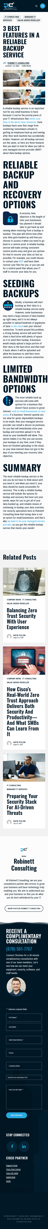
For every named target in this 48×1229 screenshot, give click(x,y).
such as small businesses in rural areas (24, 413)
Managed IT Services (17, 789)
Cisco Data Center (13, 1169)
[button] (42, 6)
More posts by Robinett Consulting (24, 908)
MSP (21, 261)
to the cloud (17, 326)
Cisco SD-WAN (12, 1173)
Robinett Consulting (18, 63)
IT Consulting (12, 16)
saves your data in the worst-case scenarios (21, 120)
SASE (8, 1181)
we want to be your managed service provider (24, 522)
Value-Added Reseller (29, 20)
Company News (14, 599)
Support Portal (11, 1165)
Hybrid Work (10, 1177)
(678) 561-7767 (19, 948)
